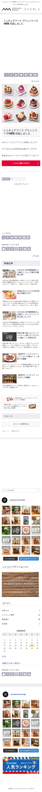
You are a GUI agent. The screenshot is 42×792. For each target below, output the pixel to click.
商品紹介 (7, 179)
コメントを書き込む (21, 424)
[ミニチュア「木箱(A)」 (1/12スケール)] (35, 540)
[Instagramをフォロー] (16, 249)
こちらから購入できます (21, 163)
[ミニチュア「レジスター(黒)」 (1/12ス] (35, 550)
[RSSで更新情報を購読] (29, 249)
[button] (35, 75)
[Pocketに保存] (21, 75)
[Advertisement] (21, 48)
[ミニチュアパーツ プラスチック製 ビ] (16, 530)
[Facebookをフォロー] (12, 249)
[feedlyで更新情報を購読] (25, 249)
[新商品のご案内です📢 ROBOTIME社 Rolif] (6, 510)
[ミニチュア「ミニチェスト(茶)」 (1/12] (16, 550)
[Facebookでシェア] (11, 75)
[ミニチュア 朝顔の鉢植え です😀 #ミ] (6, 530)
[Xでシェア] (6, 75)
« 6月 (4, 656)
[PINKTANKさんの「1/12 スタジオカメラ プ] (26, 520)
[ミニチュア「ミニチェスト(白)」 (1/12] (6, 550)
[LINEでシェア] (26, 75)
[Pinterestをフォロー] (20, 249)
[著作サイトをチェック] (4, 249)
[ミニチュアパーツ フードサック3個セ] (35, 530)
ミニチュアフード (19, 179)
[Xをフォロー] (8, 249)
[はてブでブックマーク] (16, 75)
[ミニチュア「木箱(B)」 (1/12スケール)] (26, 540)
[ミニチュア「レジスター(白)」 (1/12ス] (26, 550)
